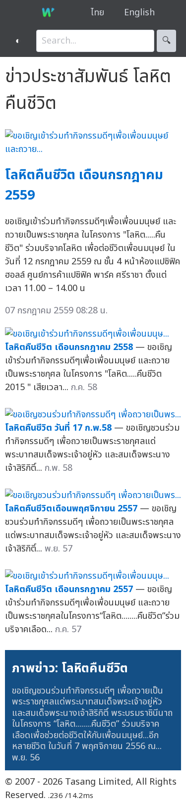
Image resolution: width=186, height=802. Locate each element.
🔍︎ (166, 41)
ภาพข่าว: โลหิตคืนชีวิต (70, 668)
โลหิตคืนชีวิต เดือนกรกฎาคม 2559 (84, 185)
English (139, 12)
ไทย (97, 12)
